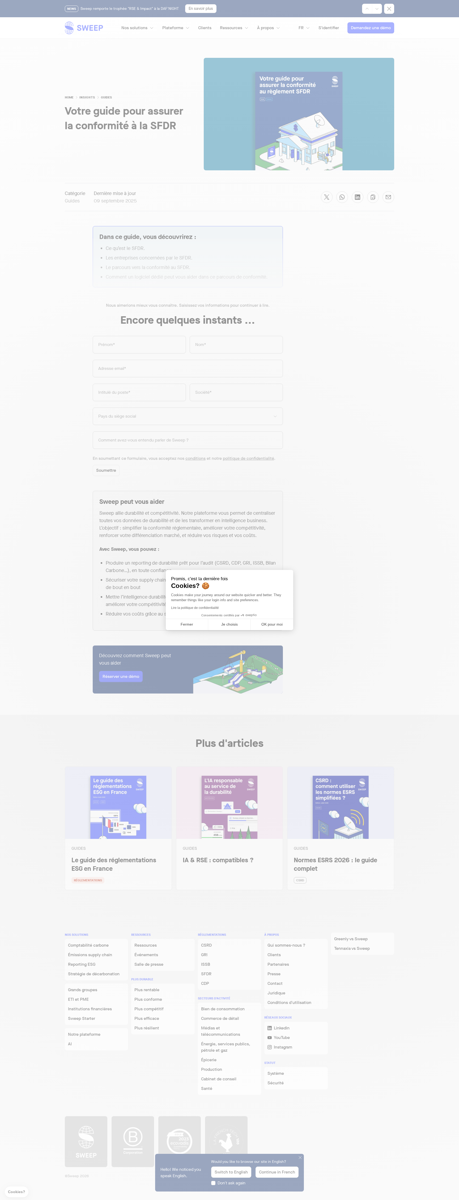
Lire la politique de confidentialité (195, 608)
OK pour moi (272, 624)
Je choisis (229, 624)
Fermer (187, 624)
